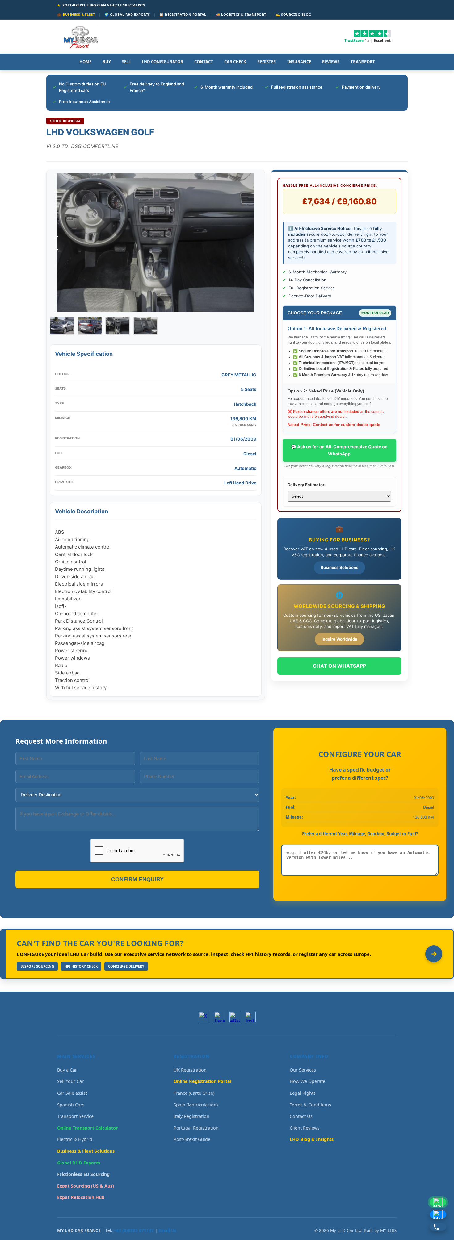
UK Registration (190, 1070)
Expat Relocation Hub (80, 1197)
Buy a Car (67, 1070)
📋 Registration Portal (182, 14)
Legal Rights (303, 1093)
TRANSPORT (363, 61)
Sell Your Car (70, 1081)
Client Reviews (305, 1128)
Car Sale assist (72, 1093)
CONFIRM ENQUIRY (137, 879)
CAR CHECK (235, 61)
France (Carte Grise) (194, 1093)
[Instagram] (250, 1017)
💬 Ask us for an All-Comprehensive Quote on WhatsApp (339, 450)
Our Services (303, 1070)
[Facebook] (219, 1017)
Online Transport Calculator (87, 1128)
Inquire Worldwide (339, 639)
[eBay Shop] (234, 1017)
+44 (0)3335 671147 (134, 1230)
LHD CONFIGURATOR (162, 61)
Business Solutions (339, 567)
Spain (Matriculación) (196, 1105)
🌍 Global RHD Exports (127, 14)
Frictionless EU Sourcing (83, 1174)
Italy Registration (191, 1116)
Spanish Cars (70, 1105)
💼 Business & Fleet (76, 14)
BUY (107, 61)
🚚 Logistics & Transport (241, 14)
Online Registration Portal (202, 1081)
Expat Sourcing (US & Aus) (85, 1186)
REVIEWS (330, 61)
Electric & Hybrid (74, 1139)
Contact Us (301, 1116)
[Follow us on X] (204, 1017)
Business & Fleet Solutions (86, 1151)
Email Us (167, 1230)
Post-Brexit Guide (192, 1139)
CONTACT (203, 61)
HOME (85, 61)
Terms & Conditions (310, 1105)
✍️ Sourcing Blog (293, 14)
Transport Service (75, 1116)
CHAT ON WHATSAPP (339, 666)
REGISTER (266, 61)
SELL (126, 61)
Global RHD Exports (78, 1163)
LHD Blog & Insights (312, 1139)
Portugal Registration (196, 1128)
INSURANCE (299, 61)
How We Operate (307, 1081)
